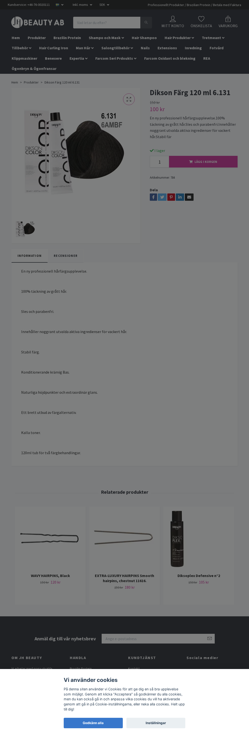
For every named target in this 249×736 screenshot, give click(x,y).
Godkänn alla (93, 723)
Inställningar (156, 723)
